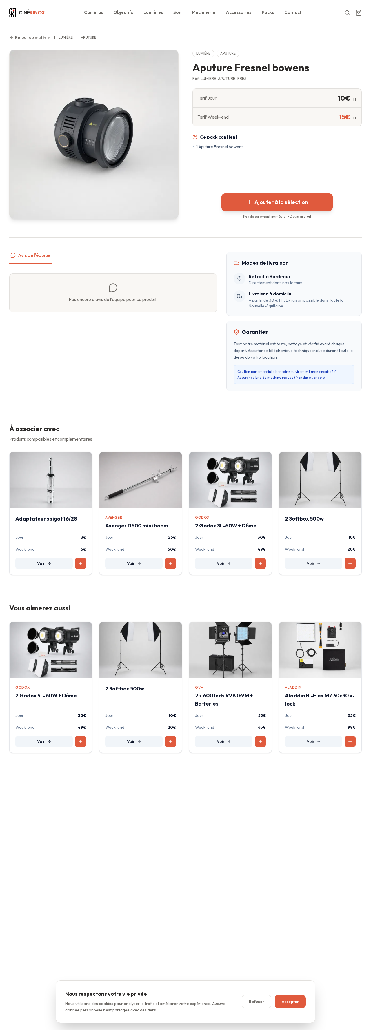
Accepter (290, 1001)
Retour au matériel (32, 37)
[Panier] (358, 13)
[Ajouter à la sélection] (80, 563)
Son (177, 12)
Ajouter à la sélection (281, 202)
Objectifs (123, 12)
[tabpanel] (113, 292)
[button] (344, 12)
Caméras (93, 12)
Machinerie (203, 12)
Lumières (153, 12)
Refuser (256, 1001)
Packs (268, 12)
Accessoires (238, 12)
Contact (292, 12)
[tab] (30, 258)
